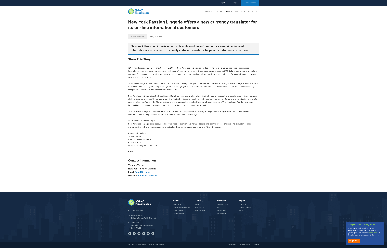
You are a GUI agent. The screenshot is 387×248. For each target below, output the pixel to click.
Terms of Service (245, 244)
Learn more (373, 233)
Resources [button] (239, 11)
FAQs (241, 210)
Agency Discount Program (181, 207)
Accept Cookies (354, 241)
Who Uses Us (199, 207)
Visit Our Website (147, 176)
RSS (218, 207)
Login (235, 3)
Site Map (256, 244)
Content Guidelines (245, 207)
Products (176, 201)
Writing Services (178, 210)
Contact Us (252, 11)
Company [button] (208, 11)
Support (242, 201)
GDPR (376, 235)
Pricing (219, 11)
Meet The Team (200, 210)
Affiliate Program (178, 213)
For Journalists (222, 213)
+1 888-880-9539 (137, 211)
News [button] (228, 11)
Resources (221, 201)
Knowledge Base (222, 204)
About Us (198, 204)
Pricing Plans (177, 204)
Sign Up (224, 3)
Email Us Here (142, 172)
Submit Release (250, 3)
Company (199, 201)
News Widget (221, 210)
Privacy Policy (232, 244)
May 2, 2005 (156, 37)
